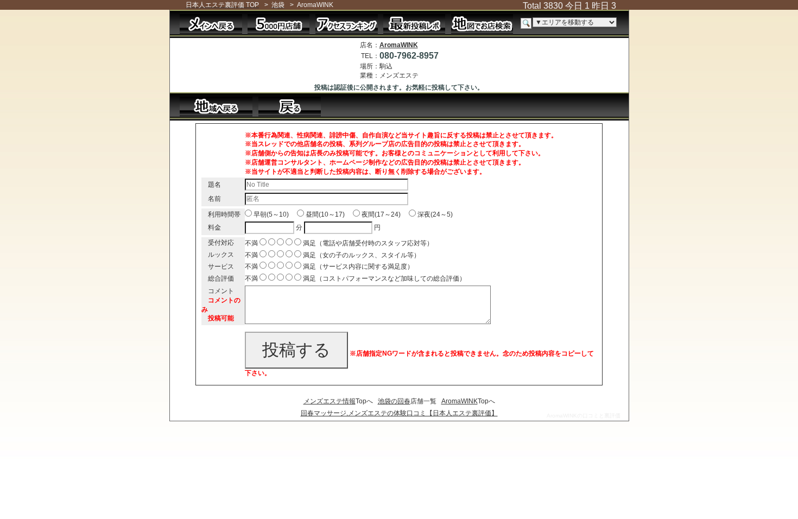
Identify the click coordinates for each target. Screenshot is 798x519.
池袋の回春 (394, 401)
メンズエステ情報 (329, 401)
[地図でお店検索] (482, 23)
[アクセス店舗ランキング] (346, 23)
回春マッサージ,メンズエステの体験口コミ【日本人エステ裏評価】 (399, 413)
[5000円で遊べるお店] (279, 23)
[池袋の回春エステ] (216, 106)
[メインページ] (211, 23)
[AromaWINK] (295, 106)
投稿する (296, 349)
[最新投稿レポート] (414, 23)
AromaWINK (398, 45)
